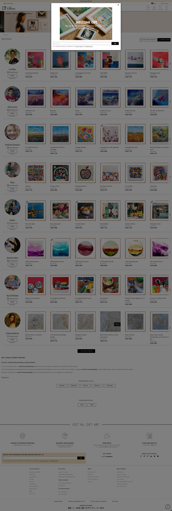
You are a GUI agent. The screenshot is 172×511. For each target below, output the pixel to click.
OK (115, 43)
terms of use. (89, 46)
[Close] (118, 5)
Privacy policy (79, 46)
